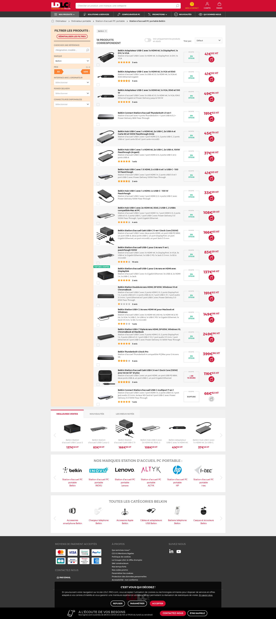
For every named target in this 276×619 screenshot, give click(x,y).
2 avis (134, 181)
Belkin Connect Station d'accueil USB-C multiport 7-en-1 (146, 390)
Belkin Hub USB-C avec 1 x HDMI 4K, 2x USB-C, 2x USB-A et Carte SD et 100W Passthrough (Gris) (147, 132)
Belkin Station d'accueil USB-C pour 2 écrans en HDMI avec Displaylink (72, 441)
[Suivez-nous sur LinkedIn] (171, 552)
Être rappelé (197, 613)
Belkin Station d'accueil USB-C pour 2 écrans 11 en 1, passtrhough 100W (98, 441)
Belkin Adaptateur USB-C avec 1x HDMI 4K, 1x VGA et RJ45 (146, 71)
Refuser (117, 603)
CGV (114, 553)
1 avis (134, 161)
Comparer (103, 65)
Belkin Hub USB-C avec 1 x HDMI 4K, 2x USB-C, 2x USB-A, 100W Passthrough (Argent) (203, 441)
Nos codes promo (120, 570)
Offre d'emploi (135, 560)
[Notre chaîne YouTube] (178, 553)
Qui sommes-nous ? (121, 550)
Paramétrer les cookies (122, 573)
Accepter (157, 603)
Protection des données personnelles (129, 576)
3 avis (134, 62)
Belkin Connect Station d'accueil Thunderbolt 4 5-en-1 (144, 113)
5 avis (134, 361)
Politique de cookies (121, 557)
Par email (65, 577)
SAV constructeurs (120, 563)
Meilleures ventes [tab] (67, 414)
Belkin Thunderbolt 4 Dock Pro (133, 351)
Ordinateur (61, 21)
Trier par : (188, 41)
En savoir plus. (206, 595)
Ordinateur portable (81, 21)
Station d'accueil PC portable (110, 21)
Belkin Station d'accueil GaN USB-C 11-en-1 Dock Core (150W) (148, 230)
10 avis (135, 262)
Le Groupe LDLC (119, 560)
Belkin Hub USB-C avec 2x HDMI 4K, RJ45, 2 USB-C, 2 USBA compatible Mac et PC (151, 441)
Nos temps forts (119, 566)
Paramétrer (137, 603)
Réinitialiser (72, 36)
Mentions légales (126, 553)
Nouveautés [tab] (97, 414)
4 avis (134, 222)
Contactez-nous (173, 613)
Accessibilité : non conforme (125, 580)
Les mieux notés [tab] (125, 414)
